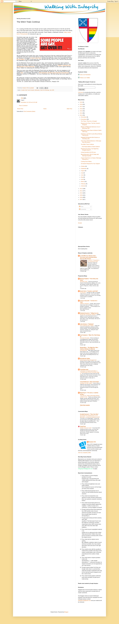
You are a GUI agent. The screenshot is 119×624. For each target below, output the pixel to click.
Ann (22, 98)
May (82, 177)
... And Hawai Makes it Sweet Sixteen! (90, 146)
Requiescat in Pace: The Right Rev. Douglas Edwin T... (90, 149)
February (83, 183)
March (83, 181)
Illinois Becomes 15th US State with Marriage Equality (90, 155)
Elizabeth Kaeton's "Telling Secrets (89, 313)
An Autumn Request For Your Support (90, 163)
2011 (81, 190)
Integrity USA (92, 442)
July (82, 173)
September (84, 168)
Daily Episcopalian (85, 405)
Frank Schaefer (30, 90)
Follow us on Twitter (85, 77)
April (82, 179)
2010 (81, 193)
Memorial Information (85, 338)
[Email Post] (37, 87)
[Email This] (40, 88)
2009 (81, 195)
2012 (81, 188)
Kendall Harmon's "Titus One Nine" (89, 414)
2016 (81, 108)
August (83, 170)
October (83, 166)
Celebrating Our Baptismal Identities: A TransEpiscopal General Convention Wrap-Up (89, 372)
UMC (53, 90)
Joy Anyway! (83, 292)
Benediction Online (85, 358)
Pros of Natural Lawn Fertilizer (87, 325)
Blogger (66, 612)
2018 (81, 104)
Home (44, 108)
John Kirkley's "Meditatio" (87, 324)
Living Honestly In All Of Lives (88, 152)
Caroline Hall (24, 90)
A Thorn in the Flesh (35, 58)
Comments (83, 209)
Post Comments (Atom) (29, 111)
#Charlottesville (83, 350)
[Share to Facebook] (45, 88)
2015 (81, 111)
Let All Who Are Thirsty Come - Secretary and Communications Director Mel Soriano (88, 257)
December (84, 117)
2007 (81, 199)
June (82, 175)
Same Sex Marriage (44, 90)
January (83, 186)
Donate (80, 223)
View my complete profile (84, 452)
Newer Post (20, 108)
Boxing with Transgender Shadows (88, 314)
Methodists (37, 90)
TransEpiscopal (84, 369)
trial (50, 90)
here (22, 72)
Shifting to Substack (84, 303)
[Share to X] (44, 88)
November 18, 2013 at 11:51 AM (29, 102)
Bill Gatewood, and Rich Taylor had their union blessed (54, 72)
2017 (81, 106)
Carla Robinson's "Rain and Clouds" (89, 381)
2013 (81, 115)
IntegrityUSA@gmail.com (85, 468)
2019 (81, 102)
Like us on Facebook (85, 74)
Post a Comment (23, 105)
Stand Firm (83, 426)
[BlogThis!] (42, 88)
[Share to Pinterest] (47, 88)
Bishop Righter (21, 59)
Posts (81, 206)
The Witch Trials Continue (87, 144)
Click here (80, 92)
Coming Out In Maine (86, 161)
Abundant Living (83, 281)
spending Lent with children (86, 383)
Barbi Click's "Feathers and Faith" (89, 291)
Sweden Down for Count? (86, 427)
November (84, 119)
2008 (81, 197)
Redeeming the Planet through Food (88, 360)
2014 (81, 113)
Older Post (69, 108)
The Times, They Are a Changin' (89, 121)
